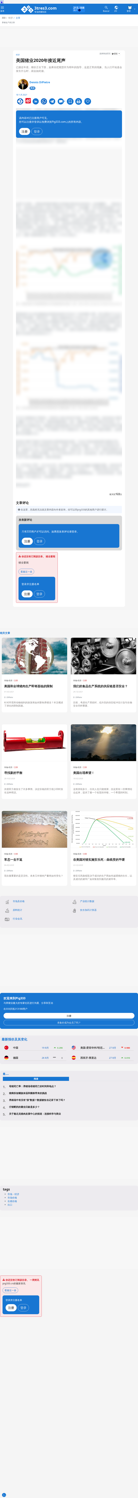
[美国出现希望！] (103, 742)
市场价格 (12, 1197)
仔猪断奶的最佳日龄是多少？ (24, 1106)
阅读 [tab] (36, 1078)
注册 (25, 131)
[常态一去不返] (34, 829)
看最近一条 (26, 571)
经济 (18, 55)
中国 (15, 1047)
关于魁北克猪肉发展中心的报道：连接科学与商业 (35, 1113)
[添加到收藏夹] (70, 101)
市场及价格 (19, 901)
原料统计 (17, 909)
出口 (10, 1204)
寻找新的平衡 (13, 773)
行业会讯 (17, 918)
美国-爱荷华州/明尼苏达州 (92, 1047)
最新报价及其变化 (14, 1039)
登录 (37, 131)
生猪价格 (12, 1201)
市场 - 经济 (13, 1194)
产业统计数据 (87, 901)
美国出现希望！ (83, 773)
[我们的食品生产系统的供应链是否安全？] (103, 656)
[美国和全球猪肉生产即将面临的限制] (34, 656)
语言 (115, 54)
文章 (16, 681)
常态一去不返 (13, 859)
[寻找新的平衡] (34, 742)
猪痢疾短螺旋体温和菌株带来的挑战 (28, 1093)
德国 (15, 1058)
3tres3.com (45, 8)
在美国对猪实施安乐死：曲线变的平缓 (99, 859)
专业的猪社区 (40, 12)
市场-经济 (8, 681)
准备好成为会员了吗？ (69, 1022)
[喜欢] (87, 101)
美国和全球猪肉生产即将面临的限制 (28, 686)
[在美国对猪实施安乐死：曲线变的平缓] (103, 829)
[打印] (78, 101)
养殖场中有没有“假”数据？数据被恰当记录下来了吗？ (37, 1100)
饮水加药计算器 (88, 909)
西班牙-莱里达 (88, 1058)
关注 (32, 88)
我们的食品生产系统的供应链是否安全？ (100, 686)
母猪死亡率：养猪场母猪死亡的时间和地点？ (32, 1086)
